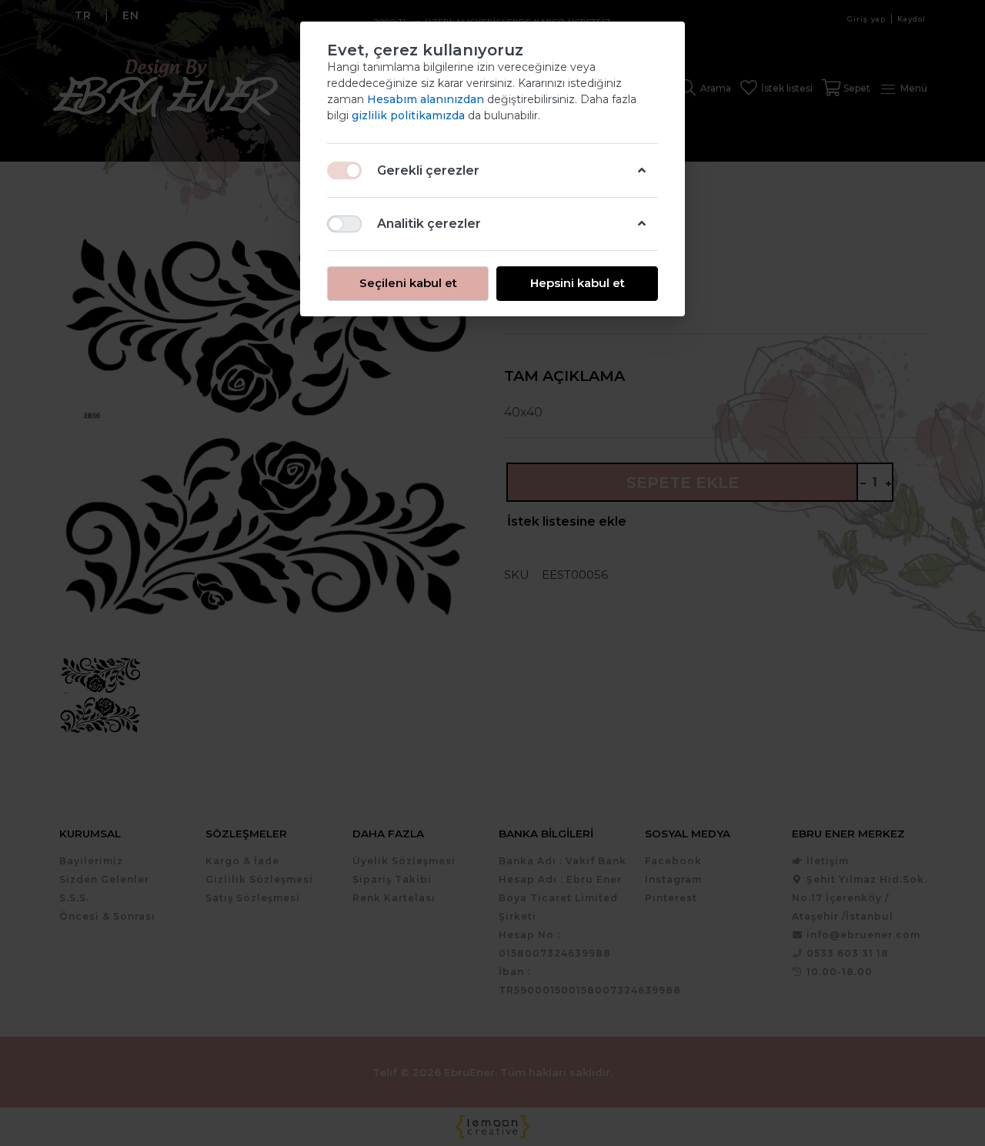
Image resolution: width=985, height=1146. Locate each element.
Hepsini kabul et (577, 283)
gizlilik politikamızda (410, 115)
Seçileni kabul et (408, 283)
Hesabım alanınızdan (427, 99)
